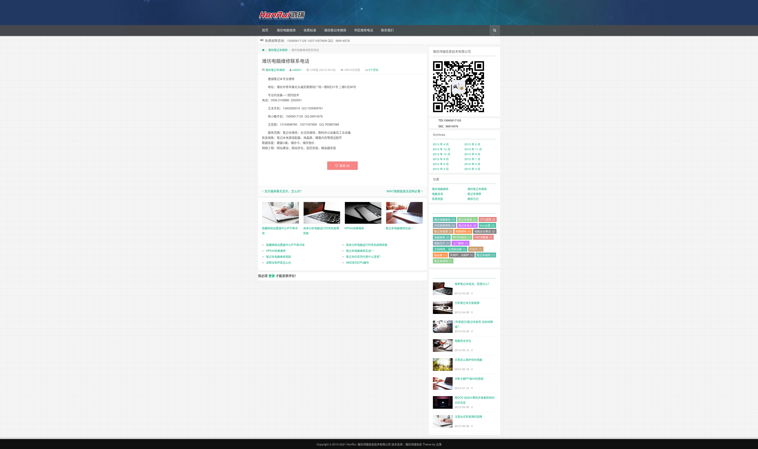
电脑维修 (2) (463, 231)
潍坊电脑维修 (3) (444, 219)
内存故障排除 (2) (444, 225)
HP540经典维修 (276, 251)
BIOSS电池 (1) (462, 237)
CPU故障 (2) (487, 219)
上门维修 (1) (460, 243)
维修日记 (472, 199)
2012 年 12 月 (441, 149)
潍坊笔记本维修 (335, 30)
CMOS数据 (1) (483, 237)
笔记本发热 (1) (443, 261)
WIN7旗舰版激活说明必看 (403, 191)
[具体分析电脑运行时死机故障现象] (322, 212)
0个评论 (373, 70)
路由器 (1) (440, 255)
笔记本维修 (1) (486, 255)
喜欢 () (345, 165)
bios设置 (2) (487, 225)
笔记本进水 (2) (467, 225)
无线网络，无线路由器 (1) (450, 249)
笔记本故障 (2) (443, 231)
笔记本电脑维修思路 (278, 256)
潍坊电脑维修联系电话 (285, 60)
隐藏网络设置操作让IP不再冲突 (285, 245)
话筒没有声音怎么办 (278, 262)
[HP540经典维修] (363, 212)
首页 (265, 30)
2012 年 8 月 (441, 159)
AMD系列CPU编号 (357, 262)
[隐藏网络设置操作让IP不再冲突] (280, 212)
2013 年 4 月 (441, 144)
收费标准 (310, 30)
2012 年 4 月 (441, 169)
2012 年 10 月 (441, 154)
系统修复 (437, 199)
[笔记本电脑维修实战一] (404, 212)
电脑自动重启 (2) (484, 231)
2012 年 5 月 (472, 164)
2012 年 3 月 (472, 169)
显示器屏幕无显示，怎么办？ (284, 191)
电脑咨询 (437, 194)
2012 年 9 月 (472, 154)
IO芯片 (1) (475, 249)
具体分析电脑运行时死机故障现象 (366, 245)
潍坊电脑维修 (286, 30)
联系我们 (387, 30)
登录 (271, 275)
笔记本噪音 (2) (467, 219)
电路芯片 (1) (441, 243)
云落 (439, 444)
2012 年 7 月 (472, 159)
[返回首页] (263, 50)
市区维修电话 (363, 30)
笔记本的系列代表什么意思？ (364, 256)
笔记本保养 (474, 194)
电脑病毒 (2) (441, 237)
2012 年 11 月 (473, 149)
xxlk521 (297, 70)
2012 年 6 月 (441, 164)
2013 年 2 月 (472, 144)
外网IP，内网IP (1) (461, 255)
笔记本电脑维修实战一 (360, 251)
